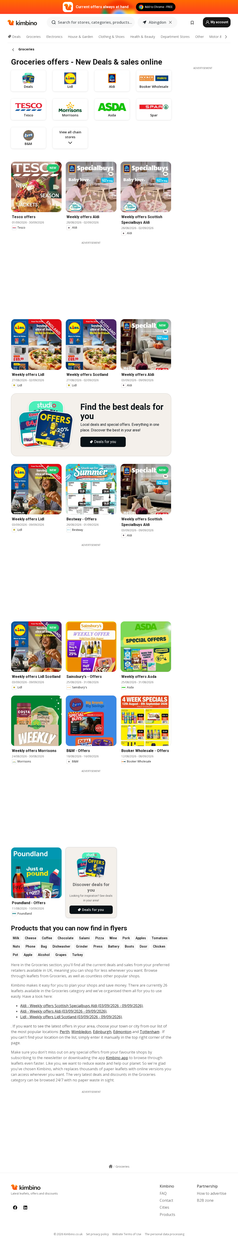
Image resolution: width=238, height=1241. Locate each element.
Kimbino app (117, 1057)
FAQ (163, 1193)
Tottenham (149, 1031)
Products (167, 1214)
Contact (166, 1200)
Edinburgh (102, 1031)
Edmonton (122, 1031)
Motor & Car (218, 36)
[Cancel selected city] (170, 22)
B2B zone (205, 1200)
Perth (64, 1031)
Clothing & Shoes (112, 36)
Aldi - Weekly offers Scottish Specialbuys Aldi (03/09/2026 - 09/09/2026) (81, 1005)
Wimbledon (81, 1031)
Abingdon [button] (157, 22)
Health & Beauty (142, 36)
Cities (164, 1207)
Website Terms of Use (126, 1234)
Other (199, 36)
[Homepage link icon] (110, 1166)
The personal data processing (164, 1234)
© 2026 (68, 1234)
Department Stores (175, 36)
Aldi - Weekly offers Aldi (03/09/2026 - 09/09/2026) (63, 1011)
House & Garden (80, 36)
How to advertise (211, 1193)
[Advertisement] (94, 277)
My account (219, 22)
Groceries (33, 36)
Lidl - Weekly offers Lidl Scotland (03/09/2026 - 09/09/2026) (71, 1016)
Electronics (54, 36)
